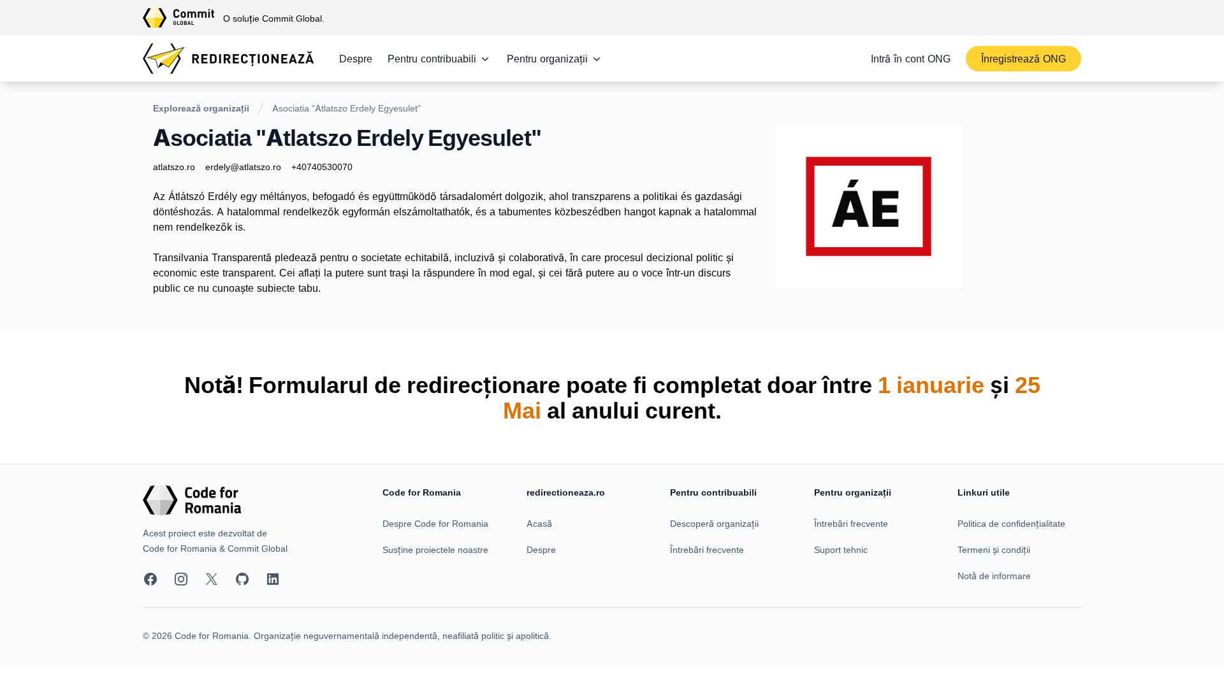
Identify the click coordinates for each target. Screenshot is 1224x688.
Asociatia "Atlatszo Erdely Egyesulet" (346, 108)
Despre (355, 58)
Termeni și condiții (994, 549)
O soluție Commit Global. (273, 18)
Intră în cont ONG (911, 58)
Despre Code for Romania (435, 523)
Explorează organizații (201, 108)
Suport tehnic (841, 549)
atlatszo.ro (174, 166)
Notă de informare (994, 575)
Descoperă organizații (714, 523)
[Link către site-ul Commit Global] (183, 18)
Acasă (539, 523)
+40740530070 (322, 166)
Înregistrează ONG (1023, 58)
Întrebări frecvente (707, 549)
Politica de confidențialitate (1011, 523)
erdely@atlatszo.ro (243, 166)
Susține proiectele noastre (435, 549)
